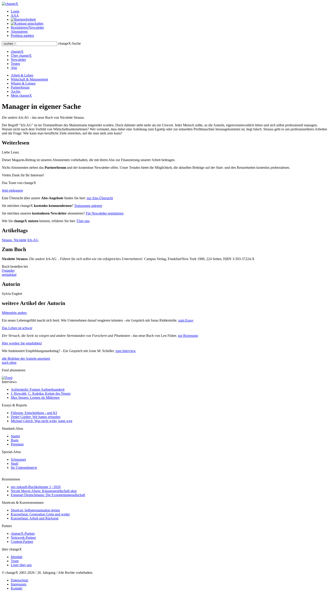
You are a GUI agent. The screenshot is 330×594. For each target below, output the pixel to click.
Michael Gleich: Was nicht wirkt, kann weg (41, 421)
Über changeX (21, 55)
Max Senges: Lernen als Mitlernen (35, 397)
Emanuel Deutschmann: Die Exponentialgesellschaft (48, 495)
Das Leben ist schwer (17, 328)
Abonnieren (19, 31)
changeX (17, 51)
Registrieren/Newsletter (27, 27)
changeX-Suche (69, 43)
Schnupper (18, 459)
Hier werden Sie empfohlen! (22, 343)
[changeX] (10, 4)
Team (15, 561)
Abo (14, 68)
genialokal (9, 274)
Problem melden (22, 35)
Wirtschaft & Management (29, 79)
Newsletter (18, 59)
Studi (14, 463)
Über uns (83, 221)
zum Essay (186, 320)
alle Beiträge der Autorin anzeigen (26, 358)
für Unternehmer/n (24, 467)
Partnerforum (20, 87)
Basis (14, 440)
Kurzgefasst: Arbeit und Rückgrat (34, 518)
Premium (17, 444)
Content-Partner (22, 542)
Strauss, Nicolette (14, 240)
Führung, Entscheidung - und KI (34, 413)
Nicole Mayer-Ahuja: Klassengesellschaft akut (44, 491)
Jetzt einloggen (12, 190)
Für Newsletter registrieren (104, 213)
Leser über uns (21, 565)
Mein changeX (21, 95)
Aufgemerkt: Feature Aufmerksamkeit (37, 389)
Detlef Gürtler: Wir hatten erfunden (35, 417)
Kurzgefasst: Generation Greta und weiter (40, 514)
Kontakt (16, 588)
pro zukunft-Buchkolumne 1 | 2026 (36, 487)
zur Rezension (188, 336)
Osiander (8, 270)
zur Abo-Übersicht (100, 198)
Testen (15, 64)
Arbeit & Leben (22, 75)
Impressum (18, 584)
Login (15, 11)
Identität (16, 557)
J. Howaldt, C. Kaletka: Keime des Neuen (40, 393)
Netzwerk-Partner (23, 537)
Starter (15, 436)
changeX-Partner (23, 533)
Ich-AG (32, 240)
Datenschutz (19, 580)
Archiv (16, 91)
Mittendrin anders (14, 313)
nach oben (9, 362)
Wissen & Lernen (23, 83)
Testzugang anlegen (88, 206)
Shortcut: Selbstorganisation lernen (35, 510)
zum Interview (125, 351)
